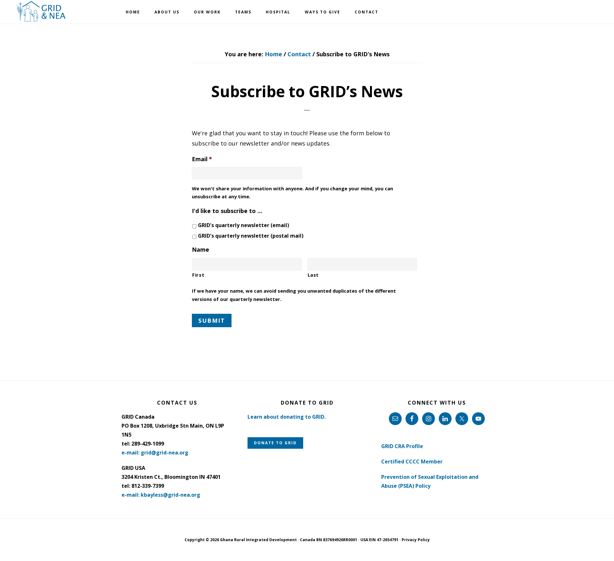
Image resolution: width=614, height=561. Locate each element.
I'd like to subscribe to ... (227, 211)
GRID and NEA (42, 11)
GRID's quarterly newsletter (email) (243, 225)
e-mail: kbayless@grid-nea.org (161, 494)
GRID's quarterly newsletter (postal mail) (250, 235)
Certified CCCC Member (412, 461)
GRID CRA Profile (402, 446)
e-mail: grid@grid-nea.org (155, 452)
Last (313, 275)
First (198, 275)
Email (202, 159)
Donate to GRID (275, 443)
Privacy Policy (416, 539)
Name (200, 249)
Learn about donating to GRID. (287, 416)
